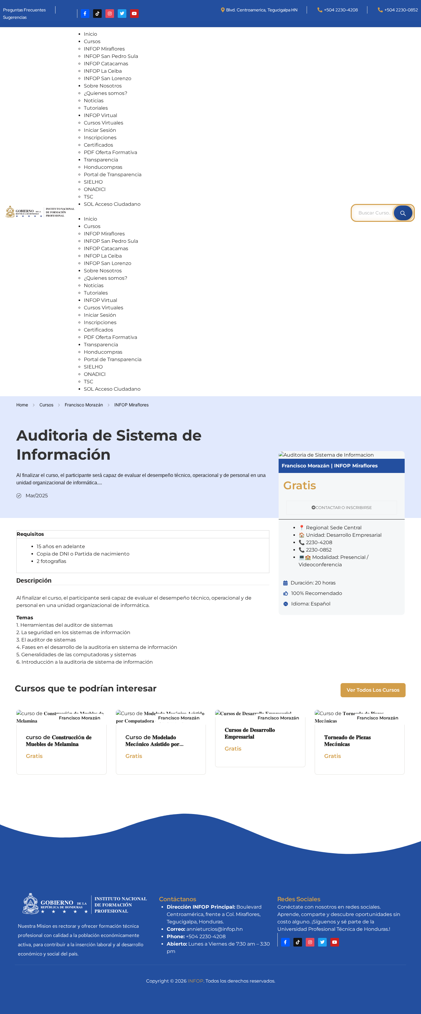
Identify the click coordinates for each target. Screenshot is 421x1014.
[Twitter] (122, 13)
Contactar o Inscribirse (344, 507)
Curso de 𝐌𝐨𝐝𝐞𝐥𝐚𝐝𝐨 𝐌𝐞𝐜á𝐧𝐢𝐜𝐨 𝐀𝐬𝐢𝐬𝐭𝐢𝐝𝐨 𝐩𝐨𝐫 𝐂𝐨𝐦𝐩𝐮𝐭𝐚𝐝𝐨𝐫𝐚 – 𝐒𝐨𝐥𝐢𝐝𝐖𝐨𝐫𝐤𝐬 (159, 744)
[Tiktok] (97, 13)
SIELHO (93, 182)
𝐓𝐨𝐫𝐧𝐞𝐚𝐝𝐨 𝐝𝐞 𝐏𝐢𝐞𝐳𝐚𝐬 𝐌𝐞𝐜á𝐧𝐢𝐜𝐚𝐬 (347, 741)
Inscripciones (100, 137)
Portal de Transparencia (112, 174)
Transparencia (101, 160)
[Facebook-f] (85, 13)
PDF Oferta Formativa (110, 152)
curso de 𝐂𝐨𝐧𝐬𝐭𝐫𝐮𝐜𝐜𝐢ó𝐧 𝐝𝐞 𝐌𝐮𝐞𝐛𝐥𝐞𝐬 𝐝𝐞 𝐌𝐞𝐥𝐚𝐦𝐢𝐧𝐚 (59, 741)
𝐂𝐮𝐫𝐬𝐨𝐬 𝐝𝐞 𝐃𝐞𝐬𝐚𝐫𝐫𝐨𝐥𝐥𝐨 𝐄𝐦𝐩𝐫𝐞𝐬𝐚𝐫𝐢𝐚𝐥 (250, 733)
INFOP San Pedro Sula (111, 56)
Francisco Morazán (84, 404)
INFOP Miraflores (104, 49)
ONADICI (95, 189)
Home (22, 404)
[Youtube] (134, 13)
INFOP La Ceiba (103, 71)
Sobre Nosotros (103, 86)
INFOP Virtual (100, 115)
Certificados (98, 145)
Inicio (90, 34)
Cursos (92, 41)
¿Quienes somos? (105, 93)
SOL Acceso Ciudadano (112, 204)
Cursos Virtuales (103, 123)
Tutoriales (96, 108)
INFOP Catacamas (106, 64)
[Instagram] (109, 13)
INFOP (195, 981)
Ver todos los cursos (373, 690)
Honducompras (103, 167)
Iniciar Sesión (100, 130)
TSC (88, 197)
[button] (214, 211)
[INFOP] (40, 211)
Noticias (94, 101)
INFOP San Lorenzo (107, 78)
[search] (403, 213)
